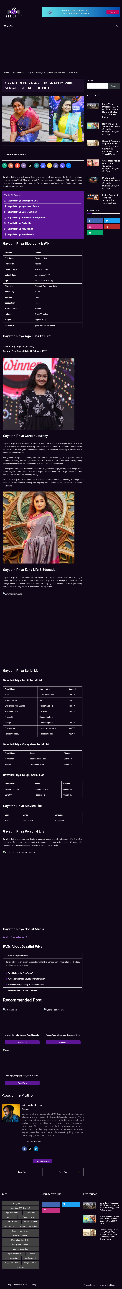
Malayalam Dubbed (20, 1244)
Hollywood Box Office (28, 1226)
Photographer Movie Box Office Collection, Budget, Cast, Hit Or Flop (111, 183)
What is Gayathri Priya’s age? (20, 973)
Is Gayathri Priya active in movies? (23, 990)
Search (90, 80)
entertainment (42, 1161)
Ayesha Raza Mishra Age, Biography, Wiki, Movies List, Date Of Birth (63, 1035)
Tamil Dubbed (30, 1258)
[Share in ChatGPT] (4, 165)
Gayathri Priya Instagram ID (15, 937)
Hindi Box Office (30, 1221)
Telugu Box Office (11, 1263)
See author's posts (34, 1141)
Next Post (63, 1172)
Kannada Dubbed (20, 1235)
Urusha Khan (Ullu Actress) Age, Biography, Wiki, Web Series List (22, 1035)
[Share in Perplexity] (36, 165)
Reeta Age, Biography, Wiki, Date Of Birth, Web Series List (22, 1076)
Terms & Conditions (107, 1285)
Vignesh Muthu (32, 1105)
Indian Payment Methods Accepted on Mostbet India (110, 199)
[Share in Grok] (30, 165)
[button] (42, 956)
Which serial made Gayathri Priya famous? (26, 979)
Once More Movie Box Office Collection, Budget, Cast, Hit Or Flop (111, 165)
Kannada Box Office (20, 1231)
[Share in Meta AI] (68, 165)
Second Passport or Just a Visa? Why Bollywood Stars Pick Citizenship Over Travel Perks (111, 147)
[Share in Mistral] (49, 165)
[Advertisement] (61, 49)
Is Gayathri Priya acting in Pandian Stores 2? (27, 984)
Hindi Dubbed (9, 1226)
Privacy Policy (89, 1285)
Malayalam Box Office (20, 1240)
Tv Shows (20, 1267)
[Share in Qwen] (62, 165)
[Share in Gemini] (23, 165)
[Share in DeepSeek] (43, 165)
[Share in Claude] (10, 165)
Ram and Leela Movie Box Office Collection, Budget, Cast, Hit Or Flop (111, 128)
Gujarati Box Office (11, 1221)
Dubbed (9, 1217)
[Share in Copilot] (55, 165)
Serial (32, 1253)
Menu (10, 25)
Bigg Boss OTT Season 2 (20, 1208)
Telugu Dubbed (30, 1263)
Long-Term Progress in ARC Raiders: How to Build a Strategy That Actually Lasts (110, 110)
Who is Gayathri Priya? (18, 956)
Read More (22, 1042)
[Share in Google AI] (17, 165)
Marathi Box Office (20, 1249)
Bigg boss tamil (12, 1212)
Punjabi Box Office (13, 1253)
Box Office (30, 1212)
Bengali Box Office (20, 1203)
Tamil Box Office (11, 1258)
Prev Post (22, 1172)
